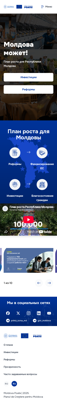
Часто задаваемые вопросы (20, 374)
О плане (8, 344)
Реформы (28, 89)
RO (6, 383)
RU (14, 383)
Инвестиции (29, 77)
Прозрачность (12, 366)
